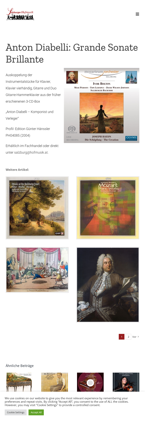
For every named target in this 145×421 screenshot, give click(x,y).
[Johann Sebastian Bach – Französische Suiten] (19, 383)
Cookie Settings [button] (15, 412)
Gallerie (37, 197)
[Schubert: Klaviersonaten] (90, 383)
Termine (41, 291)
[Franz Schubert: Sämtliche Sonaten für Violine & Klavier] (126, 383)
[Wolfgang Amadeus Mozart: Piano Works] (108, 208)
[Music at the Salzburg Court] (37, 208)
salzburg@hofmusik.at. (31, 152)
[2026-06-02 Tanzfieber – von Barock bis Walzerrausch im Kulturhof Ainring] (37, 270)
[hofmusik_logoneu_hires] (20, 8)
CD (37, 218)
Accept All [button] (36, 412)
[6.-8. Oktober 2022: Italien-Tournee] (108, 285)
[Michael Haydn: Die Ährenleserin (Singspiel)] (54, 383)
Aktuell (32, 291)
